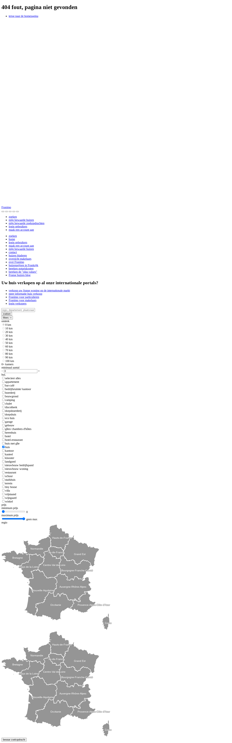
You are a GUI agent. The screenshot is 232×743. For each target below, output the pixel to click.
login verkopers (17, 303)
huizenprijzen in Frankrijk (23, 265)
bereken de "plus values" (23, 271)
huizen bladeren (18, 255)
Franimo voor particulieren (24, 297)
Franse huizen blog (19, 275)
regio (4, 522)
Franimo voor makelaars (22, 300)
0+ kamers (7, 364)
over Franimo (16, 262)
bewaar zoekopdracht (14, 739)
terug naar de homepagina (23, 16)
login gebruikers (18, 226)
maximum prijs (9, 515)
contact (13, 252)
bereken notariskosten (21, 268)
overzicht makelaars (20, 258)
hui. (3, 374)
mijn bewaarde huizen (21, 220)
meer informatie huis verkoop (25, 293)
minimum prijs (9, 508)
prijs (3, 504)
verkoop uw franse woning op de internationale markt (39, 290)
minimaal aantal (10, 367)
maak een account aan (21, 229)
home (12, 239)
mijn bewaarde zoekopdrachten (26, 223)
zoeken (13, 216)
